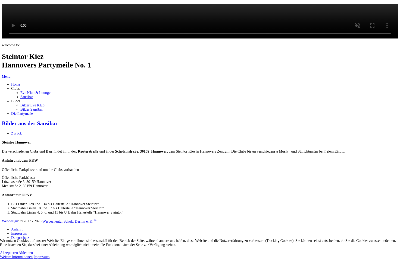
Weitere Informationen (16, 257)
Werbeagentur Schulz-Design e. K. (69, 221)
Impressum (42, 257)
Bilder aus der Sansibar (30, 123)
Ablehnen (26, 253)
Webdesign (10, 221)
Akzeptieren (9, 253)
